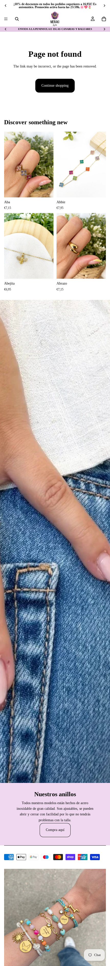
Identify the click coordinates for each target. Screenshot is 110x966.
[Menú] (6, 19)
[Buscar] (17, 19)
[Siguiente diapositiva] (104, 5)
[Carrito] (103, 19)
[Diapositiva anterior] (5, 5)
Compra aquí (55, 830)
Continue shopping (55, 85)
